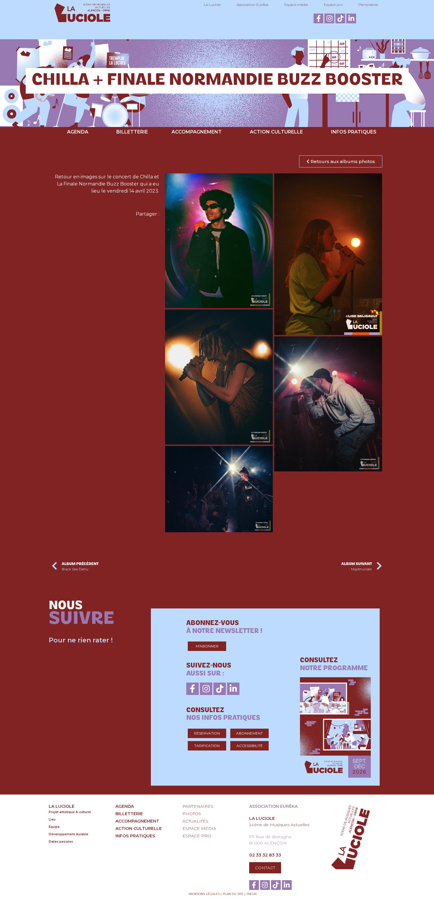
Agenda (77, 132)
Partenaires (368, 4)
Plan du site (233, 894)
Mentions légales (204, 894)
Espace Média (199, 828)
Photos (191, 813)
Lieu (52, 819)
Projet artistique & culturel (70, 812)
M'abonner (207, 646)
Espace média (296, 4)
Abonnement (249, 733)
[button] (340, 161)
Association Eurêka (252, 4)
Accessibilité (249, 745)
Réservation (207, 733)
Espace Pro (196, 836)
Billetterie (132, 132)
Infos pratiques (353, 132)
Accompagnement (197, 132)
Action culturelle (276, 132)
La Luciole (212, 4)
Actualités (195, 821)
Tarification (207, 745)
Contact (265, 867)
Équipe (54, 827)
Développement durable (68, 834)
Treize (252, 894)
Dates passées (61, 842)
